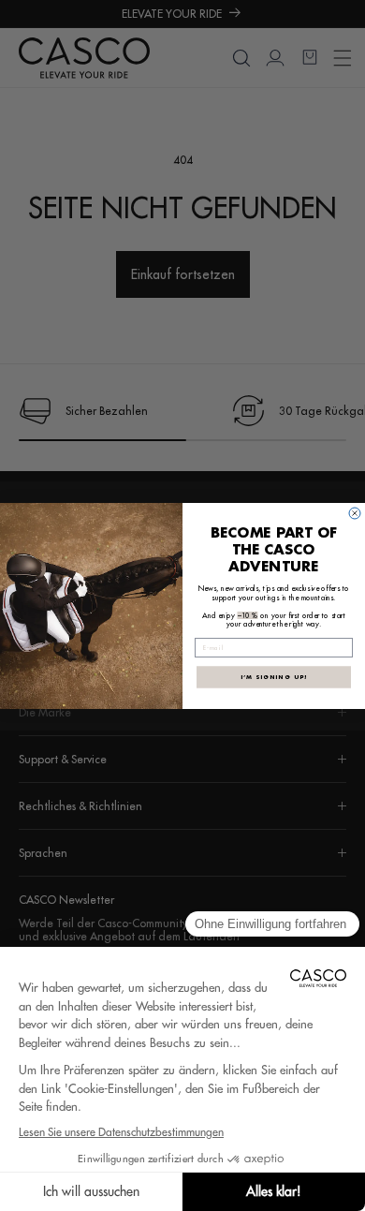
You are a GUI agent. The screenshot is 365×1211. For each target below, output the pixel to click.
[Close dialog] (354, 513)
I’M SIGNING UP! (274, 676)
